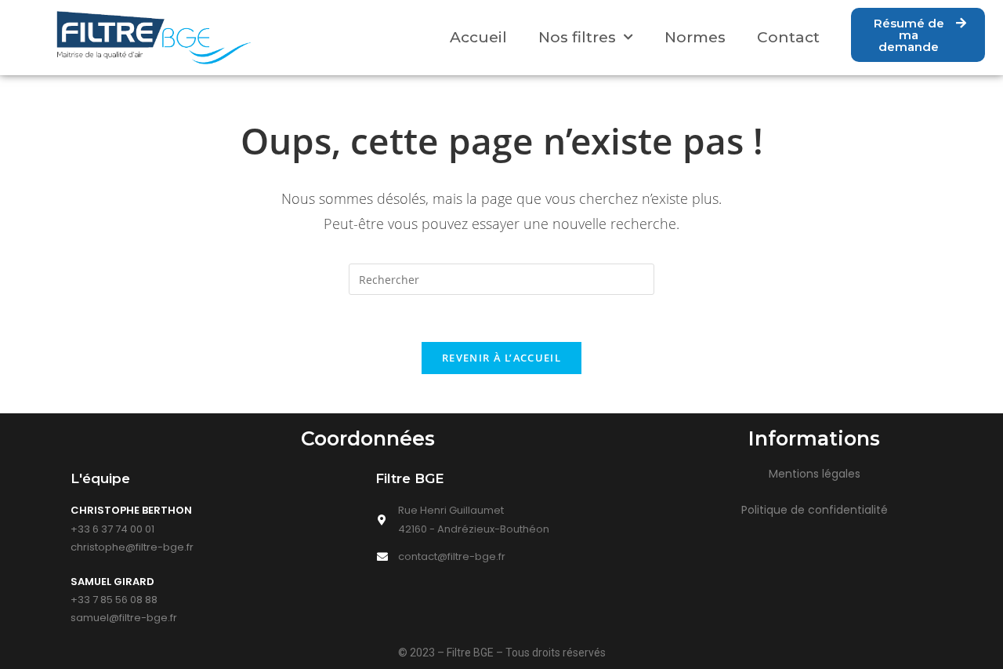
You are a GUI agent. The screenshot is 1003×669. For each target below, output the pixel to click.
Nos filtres (577, 37)
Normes (695, 37)
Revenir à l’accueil (501, 358)
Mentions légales (814, 474)
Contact (788, 37)
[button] (918, 35)
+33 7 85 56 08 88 (114, 599)
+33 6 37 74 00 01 (112, 529)
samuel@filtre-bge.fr (124, 617)
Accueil (478, 37)
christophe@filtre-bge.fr (132, 547)
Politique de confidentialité (814, 510)
